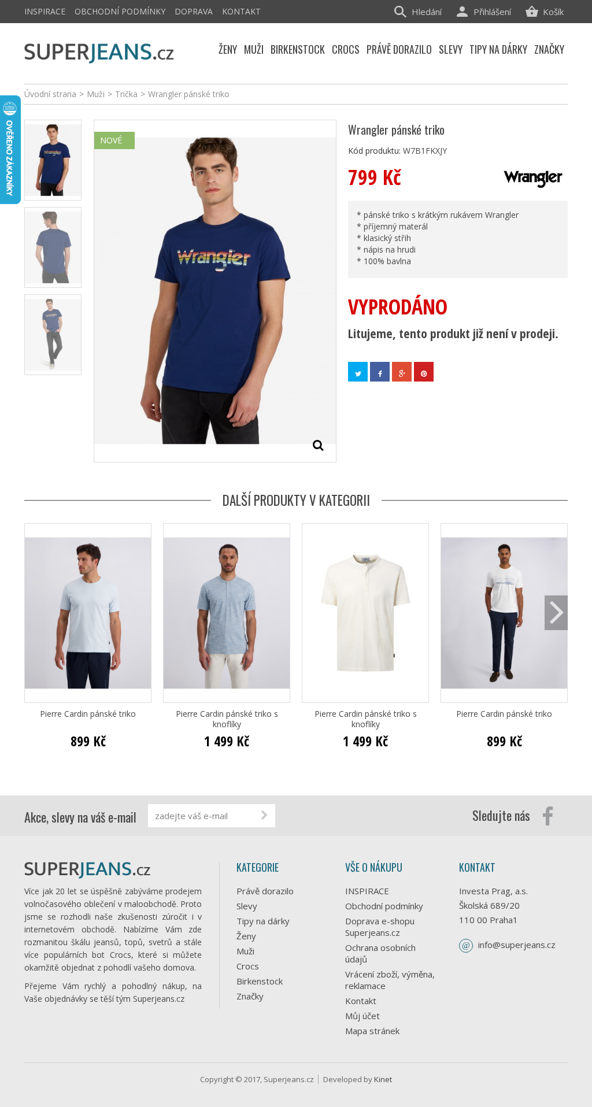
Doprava (194, 11)
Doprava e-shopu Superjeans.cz (380, 926)
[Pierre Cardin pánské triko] (87, 613)
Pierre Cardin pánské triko (88, 714)
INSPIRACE (44, 11)
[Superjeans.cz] (99, 51)
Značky (250, 996)
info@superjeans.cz (517, 944)
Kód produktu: (374, 150)
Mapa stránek (372, 1030)
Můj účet (362, 1015)
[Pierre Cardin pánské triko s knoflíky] (226, 613)
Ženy (246, 936)
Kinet (383, 1079)
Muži (245, 951)
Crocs (247, 966)
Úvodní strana (50, 93)
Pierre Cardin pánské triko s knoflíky (227, 719)
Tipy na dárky (263, 921)
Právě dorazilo (265, 891)
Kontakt (241, 11)
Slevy (246, 906)
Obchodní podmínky (120, 11)
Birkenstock (259, 981)
